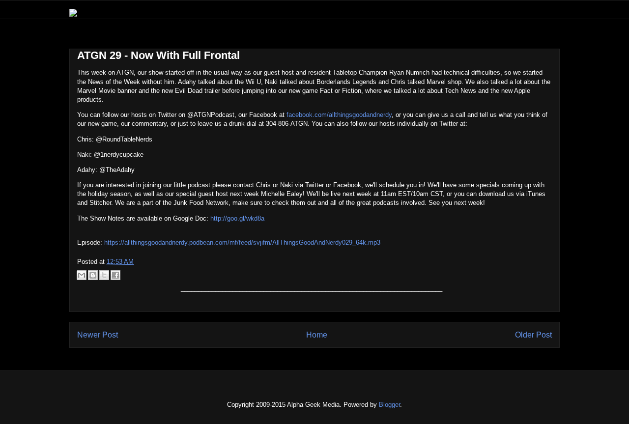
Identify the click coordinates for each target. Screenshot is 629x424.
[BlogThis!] (93, 275)
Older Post (533, 335)
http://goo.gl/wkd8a (237, 218)
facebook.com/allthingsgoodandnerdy (339, 114)
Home (316, 335)
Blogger (389, 404)
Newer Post (97, 335)
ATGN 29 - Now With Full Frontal (158, 55)
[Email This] (81, 275)
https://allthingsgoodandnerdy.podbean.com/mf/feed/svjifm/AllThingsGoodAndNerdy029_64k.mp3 (242, 242)
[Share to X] (104, 275)
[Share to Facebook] (115, 275)
